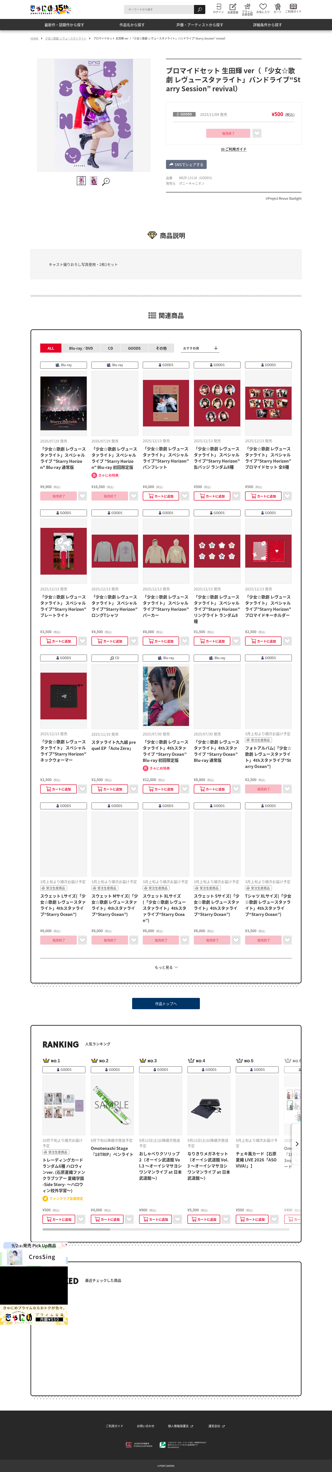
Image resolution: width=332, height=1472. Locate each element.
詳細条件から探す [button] (267, 24)
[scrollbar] (166, 1229)
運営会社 (214, 1426)
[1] (81, 180)
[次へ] (296, 1144)
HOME (34, 38)
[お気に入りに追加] (257, 133)
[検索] (199, 9)
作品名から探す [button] (132, 24)
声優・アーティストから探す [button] (199, 24)
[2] (93, 180)
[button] (186, 164)
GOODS (134, 348)
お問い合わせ (145, 1426)
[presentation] (76, 1229)
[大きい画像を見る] (106, 181)
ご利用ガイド (114, 1426)
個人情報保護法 (178, 1426)
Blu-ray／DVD (81, 348)
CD (110, 348)
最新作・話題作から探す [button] (64, 24)
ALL (51, 348)
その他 (161, 348)
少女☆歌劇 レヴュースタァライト (66, 38)
